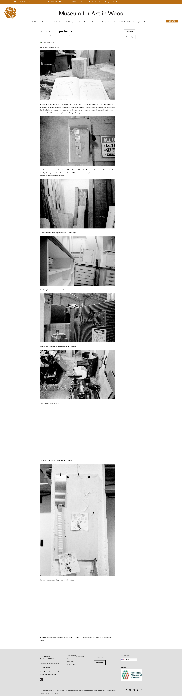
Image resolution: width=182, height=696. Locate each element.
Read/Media (106, 22)
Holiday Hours (80, 656)
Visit (78, 22)
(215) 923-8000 (45, 667)
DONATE (172, 21)
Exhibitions (34, 22)
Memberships (130, 37)
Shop (116, 22)
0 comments (82, 35)
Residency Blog (74, 35)
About (86, 22)
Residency (69, 22)
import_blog (44, 35)
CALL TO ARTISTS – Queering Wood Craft (133, 22)
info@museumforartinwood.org (49, 663)
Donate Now (129, 31)
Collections (46, 22)
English (126, 659)
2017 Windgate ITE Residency (62, 35)
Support (95, 22)
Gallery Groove (59, 22)
